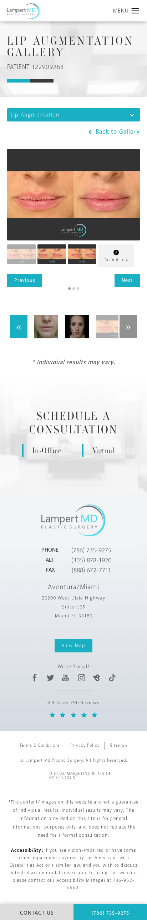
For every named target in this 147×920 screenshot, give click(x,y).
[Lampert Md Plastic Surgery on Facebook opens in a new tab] (34, 677)
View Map (74, 645)
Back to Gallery (117, 132)
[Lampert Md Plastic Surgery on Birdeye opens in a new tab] (96, 677)
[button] (135, 11)
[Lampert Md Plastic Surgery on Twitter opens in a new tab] (50, 677)
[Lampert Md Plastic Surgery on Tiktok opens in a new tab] (111, 677)
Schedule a (73, 423)
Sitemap (118, 745)
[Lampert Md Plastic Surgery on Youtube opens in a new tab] (65, 677)
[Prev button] (19, 326)
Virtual (103, 450)
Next (127, 280)
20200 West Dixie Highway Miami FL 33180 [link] (73, 607)
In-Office (47, 450)
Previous (24, 280)
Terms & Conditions (40, 745)
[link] (91, 550)
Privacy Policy (85, 745)
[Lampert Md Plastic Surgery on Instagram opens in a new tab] (81, 677)
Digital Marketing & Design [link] (80, 776)
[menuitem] (34, 677)
